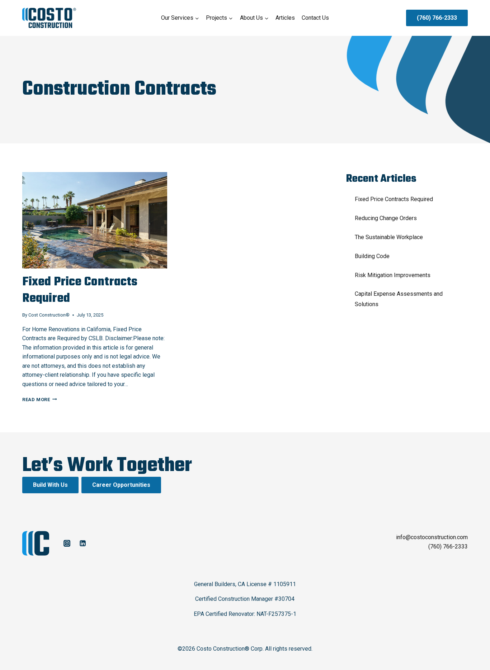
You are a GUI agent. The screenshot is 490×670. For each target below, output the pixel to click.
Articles (285, 17)
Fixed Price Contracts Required (79, 290)
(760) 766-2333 (437, 17)
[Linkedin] (82, 543)
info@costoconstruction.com (432, 537)
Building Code (372, 256)
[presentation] (94, 220)
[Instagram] (67, 543)
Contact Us (315, 17)
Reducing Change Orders (386, 218)
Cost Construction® (49, 315)
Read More (39, 399)
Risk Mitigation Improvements (392, 275)
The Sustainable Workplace (389, 237)
